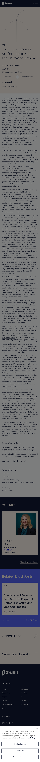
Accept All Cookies (20, 757)
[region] (20, 744)
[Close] (37, 729)
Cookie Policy (29, 738)
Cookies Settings (20, 744)
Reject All (20, 750)
